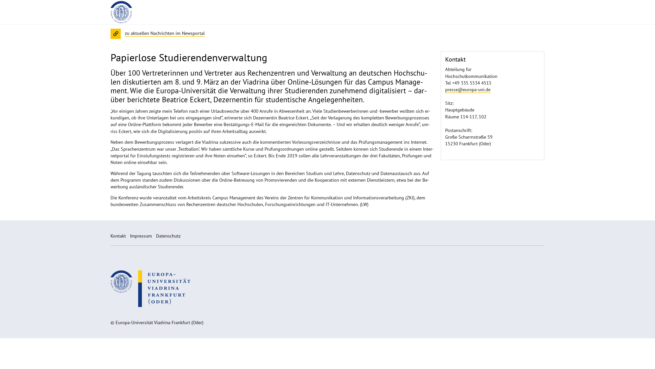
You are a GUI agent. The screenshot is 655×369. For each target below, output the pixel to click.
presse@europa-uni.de (467, 90)
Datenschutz (168, 236)
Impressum (141, 236)
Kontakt (118, 236)
